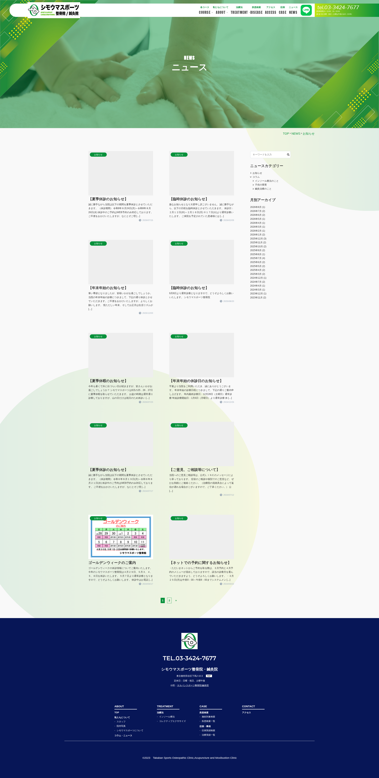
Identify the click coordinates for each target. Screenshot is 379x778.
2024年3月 (256, 289)
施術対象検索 (208, 716)
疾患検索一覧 (208, 721)
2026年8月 (256, 207)
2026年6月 (256, 215)
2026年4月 (256, 223)
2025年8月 (256, 254)
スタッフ (121, 721)
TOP (116, 712)
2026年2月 (256, 231)
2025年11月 (256, 242)
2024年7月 (256, 282)
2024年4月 (256, 285)
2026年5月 (256, 219)
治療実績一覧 (208, 735)
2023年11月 (256, 297)
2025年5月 (256, 266)
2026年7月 (256, 211)
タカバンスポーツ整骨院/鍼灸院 (193, 685)
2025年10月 (256, 246)
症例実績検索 (208, 730)
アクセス (246, 712)
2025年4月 (256, 270)
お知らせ (257, 173)
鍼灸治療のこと (263, 188)
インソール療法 (167, 716)
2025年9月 (256, 250)
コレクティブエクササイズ (172, 721)
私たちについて (122, 717)
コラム (256, 177)
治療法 (160, 712)
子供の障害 (261, 184)
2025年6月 (256, 262)
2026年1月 (256, 234)
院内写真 (121, 726)
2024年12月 (256, 278)
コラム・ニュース (123, 735)
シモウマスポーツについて (130, 730)
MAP (209, 676)
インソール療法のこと (267, 181)
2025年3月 (256, 274)
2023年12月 (256, 293)
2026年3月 (256, 227)
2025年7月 (256, 258)
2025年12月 (256, 238)
